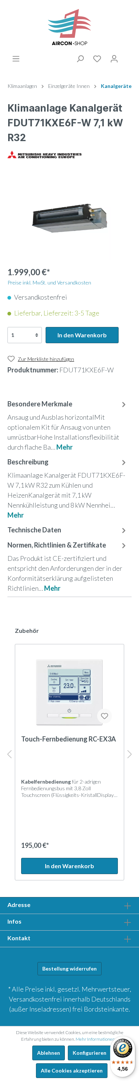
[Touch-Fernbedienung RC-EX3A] (69, 692)
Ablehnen (48, 1053)
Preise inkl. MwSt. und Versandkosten (49, 282)
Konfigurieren (89, 1053)
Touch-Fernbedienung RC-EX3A (68, 739)
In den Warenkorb (82, 334)
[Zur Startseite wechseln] (69, 27)
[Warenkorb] (127, 57)
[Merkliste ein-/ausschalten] (104, 716)
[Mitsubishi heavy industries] (44, 154)
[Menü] (15, 59)
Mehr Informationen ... (97, 1039)
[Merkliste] (97, 59)
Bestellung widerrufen (69, 968)
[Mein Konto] (114, 59)
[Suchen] (80, 59)
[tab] (67, 425)
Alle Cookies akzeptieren (72, 1070)
